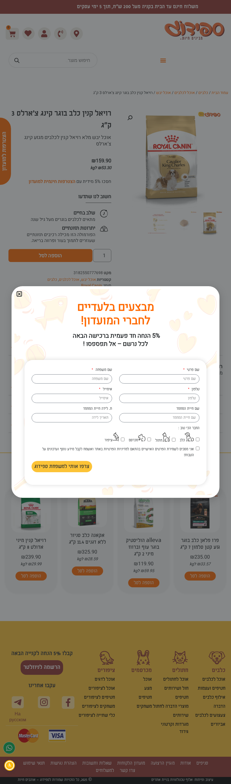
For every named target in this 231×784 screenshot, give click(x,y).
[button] (19, 294)
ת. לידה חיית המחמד (97, 408)
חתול (158, 440)
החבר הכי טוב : (188, 428)
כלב (182, 440)
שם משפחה (103, 369)
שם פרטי (192, 369)
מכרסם (133, 440)
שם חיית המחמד (187, 408)
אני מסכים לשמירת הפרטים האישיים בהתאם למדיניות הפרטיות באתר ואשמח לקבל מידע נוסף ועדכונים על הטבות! (118, 452)
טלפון (194, 389)
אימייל (107, 389)
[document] (115, 392)
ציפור (108, 440)
